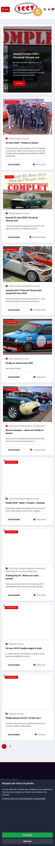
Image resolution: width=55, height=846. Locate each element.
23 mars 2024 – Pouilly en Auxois (22, 143)
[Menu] (5, 9)
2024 (11, 138)
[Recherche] (45, 9)
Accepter (28, 835)
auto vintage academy (24, 568)
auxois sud (19, 286)
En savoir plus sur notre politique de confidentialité (23, 798)
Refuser (27, 841)
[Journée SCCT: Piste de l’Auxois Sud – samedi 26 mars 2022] (27, 264)
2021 (11, 359)
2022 (11, 286)
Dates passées (11, 102)
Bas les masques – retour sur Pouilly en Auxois (25, 431)
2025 (33, 62)
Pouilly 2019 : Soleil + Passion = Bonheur (25, 503)
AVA (7, 571)
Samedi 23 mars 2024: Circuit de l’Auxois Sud (22, 219)
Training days (31, 571)
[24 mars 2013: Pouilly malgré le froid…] (27, 622)
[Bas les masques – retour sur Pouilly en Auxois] (27, 404)
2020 (11, 426)
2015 (11, 568)
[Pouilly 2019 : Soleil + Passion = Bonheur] (27, 477)
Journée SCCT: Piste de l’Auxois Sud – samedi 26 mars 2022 (24, 292)
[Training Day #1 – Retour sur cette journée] (27, 546)
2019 (11, 498)
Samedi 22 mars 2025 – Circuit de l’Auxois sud (26, 55)
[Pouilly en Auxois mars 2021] (27, 337)
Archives (15, 50)
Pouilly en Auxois (21, 138)
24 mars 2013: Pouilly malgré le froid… (24, 648)
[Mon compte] (49, 9)
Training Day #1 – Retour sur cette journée (22, 577)
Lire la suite (19, 83)
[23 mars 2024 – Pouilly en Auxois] (27, 116)
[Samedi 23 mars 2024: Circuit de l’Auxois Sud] (27, 191)
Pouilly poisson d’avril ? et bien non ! (23, 718)
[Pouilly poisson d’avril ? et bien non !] (27, 692)
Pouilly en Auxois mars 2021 (19, 363)
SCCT (42, 426)
